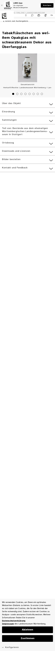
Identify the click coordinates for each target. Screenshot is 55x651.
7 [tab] (38, 94)
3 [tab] (21, 94)
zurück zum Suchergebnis (16, 21)
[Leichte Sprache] (38, 15)
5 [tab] (30, 94)
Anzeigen (47, 5)
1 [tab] (13, 94)
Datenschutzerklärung (13, 621)
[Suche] (32, 15)
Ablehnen (27, 629)
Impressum (8, 624)
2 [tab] (17, 94)
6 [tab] (34, 94)
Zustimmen (27, 638)
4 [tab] (26, 94)
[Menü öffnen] (26, 15)
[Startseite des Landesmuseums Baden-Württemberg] (7, 17)
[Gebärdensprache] (45, 15)
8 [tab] (42, 94)
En (52, 15)
